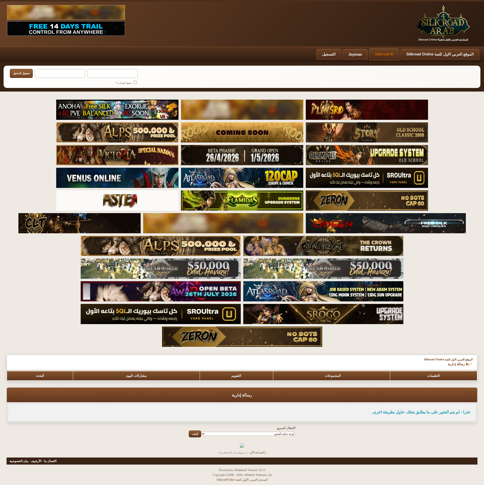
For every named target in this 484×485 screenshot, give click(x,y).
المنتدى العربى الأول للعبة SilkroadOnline (242, 479)
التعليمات (433, 376)
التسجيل (329, 54)
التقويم (236, 376)
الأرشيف (36, 461)
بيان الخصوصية (19, 461)
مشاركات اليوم (136, 376)
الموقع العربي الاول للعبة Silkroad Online (440, 54)
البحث (40, 376)
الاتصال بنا (50, 461)
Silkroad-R (384, 54)
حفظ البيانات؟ (124, 82)
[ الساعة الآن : (256, 452)
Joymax (355, 54)
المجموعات (333, 376)
